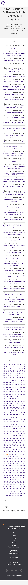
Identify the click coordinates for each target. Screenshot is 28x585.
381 (4, 447)
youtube (16, 570)
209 (5, 407)
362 (14, 442)
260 (23, 417)
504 (13, 475)
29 (15, 368)
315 (8, 431)
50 (17, 372)
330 (8, 435)
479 (5, 470)
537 (21, 483)
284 (5, 424)
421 (11, 456)
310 (15, 430)
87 (11, 379)
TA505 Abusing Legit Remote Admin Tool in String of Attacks (14, 282)
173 (10, 398)
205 (15, 405)
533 (10, 483)
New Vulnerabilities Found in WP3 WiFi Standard (14, 353)
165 (8, 396)
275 (23, 421)
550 (15, 486)
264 (13, 419)
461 (18, 465)
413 (10, 454)
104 (7, 382)
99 (15, 380)
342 (21, 437)
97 (10, 380)
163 (24, 394)
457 (7, 465)
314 (5, 431)
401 (18, 451)
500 (23, 474)
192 (21, 401)
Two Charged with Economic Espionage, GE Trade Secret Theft (14, 275)
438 (17, 460)
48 (13, 372)
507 (21, 475)
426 (4, 458)
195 (8, 403)
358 (24, 440)
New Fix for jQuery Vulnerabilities (14, 270)
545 (23, 484)
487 (7, 472)
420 (8, 456)
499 (20, 474)
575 (23, 491)
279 (13, 423)
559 (20, 488)
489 (13, 472)
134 (5, 389)
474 (13, 468)
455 (23, 463)
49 (15, 372)
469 (20, 467)
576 (4, 493)
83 (24, 377)
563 (10, 490)
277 (7, 423)
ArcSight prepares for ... (14, 553)
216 (4, 409)
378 (17, 446)
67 (11, 375)
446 (18, 461)
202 (7, 405)
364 (20, 442)
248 (10, 416)
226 (11, 410)
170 (23, 396)
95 (6, 380)
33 (24, 368)
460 (15, 465)
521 (18, 479)
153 (17, 393)
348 (17, 438)
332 (14, 435)
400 (15, 451)
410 (23, 453)
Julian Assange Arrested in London (14, 347)
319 (20, 431)
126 (4, 387)
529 (20, 481)
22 (22, 366)
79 (15, 377)
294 (13, 426)
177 (21, 398)
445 (15, 461)
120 (8, 386)
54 (4, 373)
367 (7, 444)
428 (10, 458)
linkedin (20, 570)
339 (13, 437)
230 (23, 410)
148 (24, 391)
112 (7, 384)
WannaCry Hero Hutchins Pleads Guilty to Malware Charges (14, 187)
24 (4, 368)
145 (15, 391)
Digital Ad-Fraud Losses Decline (14, 65)
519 (13, 479)
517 (7, 479)
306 (4, 430)
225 (8, 410)
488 (10, 472)
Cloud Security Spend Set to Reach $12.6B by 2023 (14, 123)
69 (15, 375)
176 (18, 398)
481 (11, 470)
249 (13, 416)
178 (24, 398)
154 (20, 393)
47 (11, 372)
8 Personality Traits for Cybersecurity (14, 81)
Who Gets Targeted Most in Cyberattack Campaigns (14, 200)
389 (5, 449)
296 (18, 426)
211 (11, 407)
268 (24, 419)
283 (24, 423)
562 (7, 490)
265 (15, 419)
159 (13, 394)
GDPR (14, 537)
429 (13, 458)
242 (14, 414)
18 (13, 366)
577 (7, 493)
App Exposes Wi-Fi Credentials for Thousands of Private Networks (14, 257)
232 (7, 412)
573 (17, 491)
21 (20, 366)
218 (10, 409)
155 (23, 393)
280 (15, 423)
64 (4, 375)
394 (20, 449)
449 (5, 463)
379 (20, 446)
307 (7, 430)
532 (7, 483)
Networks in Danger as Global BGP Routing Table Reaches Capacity (14, 220)
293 (10, 426)
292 (7, 426)
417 (21, 454)
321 (4, 433)
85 (6, 379)
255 (8, 417)
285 (8, 424)
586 (13, 495)
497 (14, 474)
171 (4, 398)
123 (17, 386)
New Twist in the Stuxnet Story (14, 252)
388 (24, 447)
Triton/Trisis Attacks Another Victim (14, 294)
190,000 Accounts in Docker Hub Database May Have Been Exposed (14, 54)
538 (24, 483)
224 (5, 410)
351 (4, 440)
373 (24, 444)
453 (17, 463)
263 (10, 419)
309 (13, 430)
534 (13, 483)
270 (8, 421)
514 (20, 477)
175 (15, 398)
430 (15, 458)
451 (11, 463)
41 (20, 370)
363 (17, 442)
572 (14, 491)
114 (13, 384)
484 (20, 470)
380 (23, 446)
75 (6, 377)
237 (21, 412)
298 (24, 426)
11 (20, 364)
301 (11, 428)
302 (14, 428)
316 (11, 431)
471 (4, 468)
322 (7, 433)
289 (20, 424)
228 (17, 410)
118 (24, 384)
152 (14, 393)
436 (11, 460)
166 (11, 396)
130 (15, 387)
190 (15, 401)
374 (5, 446)
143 (10, 391)
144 (13, 391)
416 (18, 454)
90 (17, 379)
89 (15, 379)
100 (18, 380)
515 (23, 477)
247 (7, 416)
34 (4, 370)
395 (23, 449)
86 (8, 379)
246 (4, 416)
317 (14, 431)
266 (18, 419)
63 (24, 373)
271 (11, 421)
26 (8, 368)
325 (15, 433)
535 (15, 483)
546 (4, 486)
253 (24, 416)
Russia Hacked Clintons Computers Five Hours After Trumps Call (14, 167)
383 (10, 447)
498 (17, 474)
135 (8, 389)
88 (13, 379)
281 (18, 423)
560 (23, 488)
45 (6, 372)
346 (11, 438)
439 (20, 460)
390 (8, 449)
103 (4, 382)
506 (18, 475)
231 (4, 412)
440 (23, 460)
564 (13, 490)
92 (22, 379)
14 (4, 366)
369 (13, 444)
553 (24, 486)
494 (5, 474)
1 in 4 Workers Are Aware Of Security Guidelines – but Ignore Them (14, 213)
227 (14, 410)
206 (18, 405)
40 (17, 370)
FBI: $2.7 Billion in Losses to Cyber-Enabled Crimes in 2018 (14, 206)
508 (24, 475)
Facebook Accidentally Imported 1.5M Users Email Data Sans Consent (14, 106)
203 (10, 405)
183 (17, 400)
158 (10, 394)
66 (8, 375)
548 (10, 486)
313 (24, 430)
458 (10, 465)
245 (23, 414)
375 (8, 446)
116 (19, 384)
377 (14, 446)
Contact (14, 538)
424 (20, 456)
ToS (14, 540)
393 (17, 449)
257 (14, 417)
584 (7, 495)
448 (24, 461)
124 (20, 386)
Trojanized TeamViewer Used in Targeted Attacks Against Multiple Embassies (14, 193)
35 (6, 370)
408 (17, 453)
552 (21, 486)
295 (15, 426)
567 (21, 490)
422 (14, 456)
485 (23, 470)
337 (7, 437)
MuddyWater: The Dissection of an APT (14, 94)
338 (10, 437)
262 (7, 419)
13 (24, 364)
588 (18, 495)
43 (24, 370)
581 (18, 493)
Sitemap (14, 542)
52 (22, 372)
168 (17, 396)
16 (8, 366)
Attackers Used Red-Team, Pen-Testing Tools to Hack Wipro (14, 70)
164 (5, 396)
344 (5, 438)
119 (5, 386)
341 (18, 437)
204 (13, 405)
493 (24, 472)
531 (4, 483)
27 (11, 368)
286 (11, 424)
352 (7, 440)
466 (11, 467)
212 (14, 407)
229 (20, 410)
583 (24, 493)
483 (17, 470)
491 (18, 472)
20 (17, 366)
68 (13, 375)
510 (8, 477)
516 (4, 479)
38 (13, 370)
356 (18, 440)
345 (8, 438)
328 (24, 433)
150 (8, 393)
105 (10, 382)
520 (15, 479)
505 (15, 475)
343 (24, 437)
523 (24, 479)
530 (23, 481)
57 (11, 373)
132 (21, 387)
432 (21, 458)
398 (10, 451)
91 (20, 379)
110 (24, 382)
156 (4, 394)
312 (21, 430)
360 (8, 442)
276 (4, 423)
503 (10, 475)
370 (15, 444)
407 (14, 453)
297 (21, 426)
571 (11, 491)
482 (14, 470)
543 (17, 484)
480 (8, 470)
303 (17, 428)
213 (17, 407)
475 (15, 468)
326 (18, 433)
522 (21, 479)
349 (20, 438)
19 (15, 366)
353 (10, 440)
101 (21, 380)
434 (5, 460)
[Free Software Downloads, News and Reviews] (9, 3)
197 (14, 403)
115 (16, 384)
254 (5, 417)
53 (24, 372)
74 (4, 377)
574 (20, 491)
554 (5, 488)
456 (4, 465)
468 (17, 467)
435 (8, 460)
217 (7, 409)
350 (23, 438)
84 (4, 379)
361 (11, 442)
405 (8, 453)
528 (17, 481)
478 (24, 468)
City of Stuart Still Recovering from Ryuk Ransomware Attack (14, 264)
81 (20, 377)
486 (4, 472)
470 (23, 467)
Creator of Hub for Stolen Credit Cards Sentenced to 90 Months (14, 136)
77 (11, 377)
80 (17, 377)
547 (7, 486)
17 (11, 366)
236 (18, 412)
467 (14, 467)
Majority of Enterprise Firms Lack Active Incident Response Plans (14, 307)
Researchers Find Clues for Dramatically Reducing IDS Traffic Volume (14, 174)
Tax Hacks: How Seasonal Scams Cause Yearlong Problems (14, 313)
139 (20, 389)
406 (11, 453)
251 (18, 416)
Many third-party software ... (14, 564)
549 (13, 486)
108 (18, 382)
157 (7, 394)
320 (23, 431)
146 (18, 391)
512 (14, 477)
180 (8, 400)
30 (17, 368)
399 (13, 451)
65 (6, 375)
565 (15, 490)
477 (21, 468)
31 (20, 368)
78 (13, 377)
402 (21, 451)
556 (11, 488)
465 (8, 467)
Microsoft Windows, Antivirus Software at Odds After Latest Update (14, 233)
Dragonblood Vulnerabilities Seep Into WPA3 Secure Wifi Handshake (14, 328)
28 (13, 368)
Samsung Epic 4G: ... (14, 559)
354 (13, 440)
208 (24, 405)
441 (4, 461)
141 (4, 391)
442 (7, 461)
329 (5, 435)
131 (18, 387)
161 (18, 394)
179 (5, 400)
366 (4, 444)
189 (13, 401)
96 (8, 380)
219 (13, 409)
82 (22, 377)
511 (11, 477)
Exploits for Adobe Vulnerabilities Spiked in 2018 (14, 226)
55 (6, 373)
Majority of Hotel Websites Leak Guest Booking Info (14, 289)
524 (5, 481)
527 (14, 481)
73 (24, 375)
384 (13, 447)
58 (13, 373)
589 (21, 495)
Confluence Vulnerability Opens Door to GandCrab (14, 47)
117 (21, 384)
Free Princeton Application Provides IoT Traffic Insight (14, 147)
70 (17, 375)
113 (10, 384)
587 (15, 495)
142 (7, 391)
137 (14, 389)
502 (7, 475)
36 (8, 370)
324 (13, 433)
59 (15, 373)
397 (7, 451)
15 (6, 366)
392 (14, 449)
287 (14, 424)
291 (4, 426)
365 (23, 442)
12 (22, 364)
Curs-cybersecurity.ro (14, 547)
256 (11, 417)
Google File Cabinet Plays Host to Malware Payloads (14, 246)
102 (24, 380)
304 (20, 428)
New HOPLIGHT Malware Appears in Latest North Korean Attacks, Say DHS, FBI (14, 335)
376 (11, 446)
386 (18, 447)
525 (8, 481)
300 (8, 428)
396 (4, 451)
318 (17, 431)
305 (23, 428)
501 (4, 475)
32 (22, 368)
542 (14, 484)
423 (17, 456)
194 (5, 403)
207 (21, 405)
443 (10, 461)
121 (11, 386)
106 (13, 382)
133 (24, 387)
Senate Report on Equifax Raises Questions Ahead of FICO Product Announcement (14, 321)
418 (24, 454)
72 (22, 375)
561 (4, 490)
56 (8, 373)
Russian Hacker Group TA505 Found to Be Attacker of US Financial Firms (14, 154)
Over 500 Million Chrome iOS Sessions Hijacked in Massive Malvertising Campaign (14, 180)
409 (20, 453)
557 (14, 488)
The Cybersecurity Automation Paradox (14, 117)
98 (13, 380)
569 (5, 491)
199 (20, 403)
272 (14, 421)
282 (21, 423)
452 (14, 463)
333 (17, 435)
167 (14, 396)
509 (5, 477)
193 (24, 401)
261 (4, 419)
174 (13, 398)
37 (11, 370)
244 (20, 414)
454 (20, 463)
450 (8, 463)
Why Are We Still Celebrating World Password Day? (14, 100)
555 (8, 488)
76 (8, 377)
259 (20, 417)
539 (5, 484)
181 (11, 400)
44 (4, 372)
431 (18, 458)
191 (18, 401)
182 (14, 400)
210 (8, 407)
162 (21, 394)
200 (23, 403)
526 (11, 481)
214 (20, 407)
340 (15, 437)
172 (7, 398)
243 (17, 414)
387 (21, 447)
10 (18, 364)
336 (4, 437)
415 (15, 454)
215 (23, 407)
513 (17, 477)
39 (15, 370)
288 (17, 424)
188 (10, 401)
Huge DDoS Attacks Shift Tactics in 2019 (14, 76)
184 (20, 400)
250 (15, 416)
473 (10, 468)
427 (7, 458)
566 (18, 490)
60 (17, 373)
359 (5, 442)
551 (18, 486)
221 (18, 409)
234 (13, 412)
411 (4, 454)
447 (21, 461)
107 (15, 382)
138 (17, 389)
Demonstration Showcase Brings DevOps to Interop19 (14, 239)
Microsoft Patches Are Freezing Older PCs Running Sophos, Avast (14, 341)
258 (17, 417)
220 (15, 409)
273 (17, 421)
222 (21, 409)
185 (23, 400)
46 (8, 372)
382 (7, 447)
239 (5, 414)
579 (13, 493)
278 (10, 423)
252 (21, 416)
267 (21, 419)
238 (24, 412)
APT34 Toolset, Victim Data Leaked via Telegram (14, 160)
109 (21, 382)
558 (17, 488)
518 (10, 479)
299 (5, 428)
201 (4, 405)
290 (23, 424)
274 (20, 421)
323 (10, 433)
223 (24, 409)
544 (20, 484)
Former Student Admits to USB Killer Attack (14, 112)
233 (10, 412)
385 (15, 447)
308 (10, 430)
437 (14, 460)
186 (4, 401)
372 (21, 444)
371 (18, 444)
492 (21, 472)
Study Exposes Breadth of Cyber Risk (14, 60)
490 (15, 472)
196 (11, 403)
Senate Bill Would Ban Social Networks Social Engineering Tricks (14, 300)
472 (7, 468)
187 (7, 401)
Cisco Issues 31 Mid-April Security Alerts (14, 142)
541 (11, 484)
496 (11, 474)
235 (15, 412)
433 (24, 458)
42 (22, 370)
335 (23, 435)
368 (10, 444)
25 (6, 368)
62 (22, 373)
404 (5, 453)
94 (4, 380)
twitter (12, 570)
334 (20, 435)
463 (24, 465)
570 (8, 491)
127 (7, 387)
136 (11, 389)
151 (11, 393)
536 (18, 483)
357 (21, 440)
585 (10, 495)
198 (17, 403)
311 (18, 430)
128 (10, 387)
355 (15, 440)
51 (20, 372)
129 (13, 387)
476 (18, 468)
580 (15, 493)
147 (21, 391)
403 (24, 451)
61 (20, 373)
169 (20, 396)
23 (24, 366)
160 (15, 394)
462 (21, 465)
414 (12, 454)
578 (10, 493)
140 (23, 389)
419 (5, 456)
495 (8, 474)
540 (8, 484)
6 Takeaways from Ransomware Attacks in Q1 (14, 129)
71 (20, 375)
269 (5, 421)
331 (11, 435)
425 (23, 456)
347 (14, 438)
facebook (7, 570)
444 (13, 461)
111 (4, 384)
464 (5, 467)
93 (24, 379)
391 (11, 449)
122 (14, 386)
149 (5, 393)
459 (13, 465)
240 (8, 414)
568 (24, 490)
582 (21, 493)
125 (23, 386)
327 (21, 433)
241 (11, 414)
